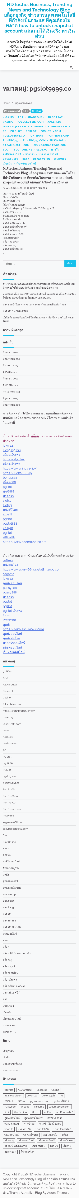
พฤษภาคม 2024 (11, 358)
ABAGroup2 (35, 117)
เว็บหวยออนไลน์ (14, 652)
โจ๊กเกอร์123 (9, 1032)
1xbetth (8, 514)
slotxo (7, 500)
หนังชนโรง (10, 565)
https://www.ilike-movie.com (23, 629)
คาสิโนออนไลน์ (12, 154)
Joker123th (48, 1095)
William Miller (14, 187)
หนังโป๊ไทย (10, 510)
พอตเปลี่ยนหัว (30, 1135)
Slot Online (23, 149)
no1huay (37, 126)
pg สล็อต (8, 763)
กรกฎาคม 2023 (11, 391)
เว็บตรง (67, 1146)
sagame (8, 574)
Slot (6, 149)
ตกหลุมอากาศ (54, 1118)
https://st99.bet (14, 459)
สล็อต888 (9, 482)
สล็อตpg (7, 960)
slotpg (7, 505)
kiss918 (8, 528)
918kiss (8, 560)
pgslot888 (10, 523)
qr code (25, 1106)
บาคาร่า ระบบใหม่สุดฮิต (15, 311)
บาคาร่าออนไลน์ (48, 154)
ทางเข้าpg (8, 907)
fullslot (7, 615)
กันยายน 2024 (10, 352)
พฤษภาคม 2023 (11, 404)
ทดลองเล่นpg (10, 894)
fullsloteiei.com (30, 121)
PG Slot (16, 131)
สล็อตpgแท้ (9, 966)
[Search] (71, 67)
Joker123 (54, 121)
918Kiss (8, 117)
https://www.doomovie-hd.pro (25, 542)
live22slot (9, 620)
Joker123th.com (14, 126)
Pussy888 (56, 140)
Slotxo (41, 149)
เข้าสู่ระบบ (8, 1050)
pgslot (7, 487)
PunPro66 (36, 135)
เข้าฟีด (6, 1057)
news (6, 730)
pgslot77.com (50, 131)
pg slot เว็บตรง (61, 1101)
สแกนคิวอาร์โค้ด (12, 992)
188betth (9, 537)
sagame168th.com (16, 145)
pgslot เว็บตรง (12, 611)
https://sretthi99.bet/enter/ (19, 710)
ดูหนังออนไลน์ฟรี (12, 887)
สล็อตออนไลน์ (41, 159)
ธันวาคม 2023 (10, 365)
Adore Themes (57, 1193)
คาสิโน (55, 149)
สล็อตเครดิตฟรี (47, 1140)
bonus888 (10, 477)
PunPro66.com (58, 135)
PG (5, 131)
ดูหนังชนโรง (11, 638)
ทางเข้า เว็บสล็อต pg (50, 1123)
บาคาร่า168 (24, 1129)
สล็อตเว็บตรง (11, 455)
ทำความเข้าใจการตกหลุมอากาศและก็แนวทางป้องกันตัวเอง (34, 304)
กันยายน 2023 (10, 378)
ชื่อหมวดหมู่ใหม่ (11, 868)
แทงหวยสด (9, 1025)
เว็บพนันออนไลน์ (26, 163)
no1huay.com (57, 126)
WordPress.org (11, 1070)
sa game (39, 1106)
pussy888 (10, 588)
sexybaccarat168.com (50, 145)
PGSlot (31, 131)
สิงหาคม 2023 (10, 385)
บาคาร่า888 (9, 920)
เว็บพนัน (7, 163)
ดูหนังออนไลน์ (12, 583)
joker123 (9, 445)
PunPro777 (11, 140)
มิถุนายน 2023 (10, 398)
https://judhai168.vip (17, 473)
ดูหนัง (7, 624)
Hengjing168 (12, 450)
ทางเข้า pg (8, 900)
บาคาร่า (30, 154)
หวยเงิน (54, 1146)
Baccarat (55, 117)
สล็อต (25, 159)
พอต (5, 940)
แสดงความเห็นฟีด (12, 1064)
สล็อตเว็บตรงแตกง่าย (14, 986)
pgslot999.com (39, 1101)
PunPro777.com (34, 140)
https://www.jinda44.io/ (20, 468)
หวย (5, 999)
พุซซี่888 (8, 491)
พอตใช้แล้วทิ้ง (50, 1135)
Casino (8, 121)
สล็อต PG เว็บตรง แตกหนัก (17, 953)
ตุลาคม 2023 (10, 372)
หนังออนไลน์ (38, 1146)
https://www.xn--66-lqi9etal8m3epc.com (32, 569)
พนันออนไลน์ (10, 159)
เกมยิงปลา (60, 159)
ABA (20, 117)
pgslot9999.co (14, 135)
